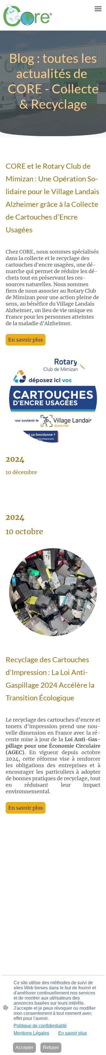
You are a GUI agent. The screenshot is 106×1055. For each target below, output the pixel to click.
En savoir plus (25, 339)
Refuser (51, 1047)
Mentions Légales (31, 1033)
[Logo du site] (27, 15)
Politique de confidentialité (40, 1025)
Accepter (24, 1047)
